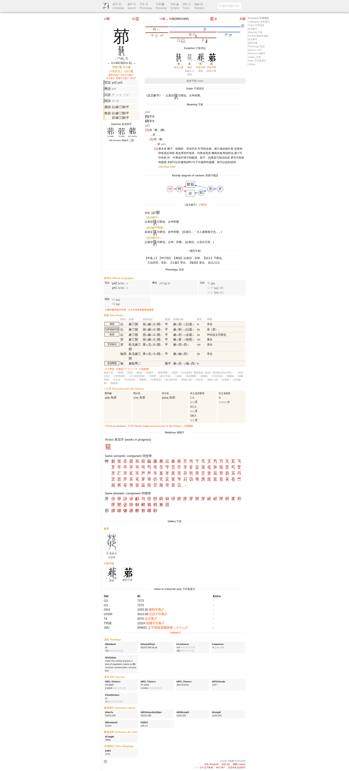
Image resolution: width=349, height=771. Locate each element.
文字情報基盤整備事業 (142, 309)
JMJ (132, 78)
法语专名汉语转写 (236, 767)
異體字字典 (121, 78)
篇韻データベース (127, 369)
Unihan (174, 632)
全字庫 (109, 78)
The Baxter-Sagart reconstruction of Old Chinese (156, 426)
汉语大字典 (125, 75)
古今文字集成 (206, 767)
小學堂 (110, 369)
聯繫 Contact (239, 764)
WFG (204, 204)
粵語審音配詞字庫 (116, 309)
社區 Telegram (211, 764)
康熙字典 (113, 75)
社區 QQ (226, 764)
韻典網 (145, 369)
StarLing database (116, 426)
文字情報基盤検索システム (166, 627)
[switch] (131, 140)
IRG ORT (220, 767)
